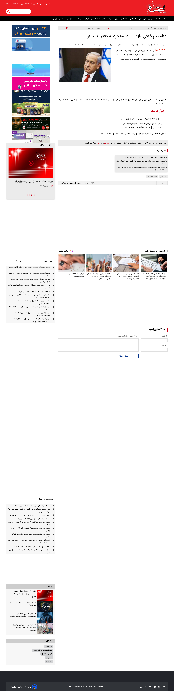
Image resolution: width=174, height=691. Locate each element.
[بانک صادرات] (30, 70)
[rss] (162, 687)
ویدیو (54, 18)
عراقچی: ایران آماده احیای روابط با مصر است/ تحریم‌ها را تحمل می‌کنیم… (29, 302)
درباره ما (39, 4)
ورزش (116, 18)
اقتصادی (133, 18)
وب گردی (49, 586)
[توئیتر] (144, 687)
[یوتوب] (148, 687)
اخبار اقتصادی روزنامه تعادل (42, 650)
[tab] (34, 195)
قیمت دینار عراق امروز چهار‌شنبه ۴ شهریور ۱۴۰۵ (32, 519)
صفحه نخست (161, 18)
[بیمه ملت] (30, 44)
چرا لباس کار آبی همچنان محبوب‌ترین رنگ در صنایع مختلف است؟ (23, 616)
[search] (8, 11)
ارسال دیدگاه (123, 356)
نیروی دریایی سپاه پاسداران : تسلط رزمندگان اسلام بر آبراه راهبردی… (29, 286)
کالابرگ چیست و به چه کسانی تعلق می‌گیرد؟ (22, 603)
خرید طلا (49, 661)
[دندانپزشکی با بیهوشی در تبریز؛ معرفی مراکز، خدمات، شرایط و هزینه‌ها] (45, 628)
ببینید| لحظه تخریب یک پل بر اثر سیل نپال (34, 181)
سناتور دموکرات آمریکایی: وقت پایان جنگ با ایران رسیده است (29, 268)
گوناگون (62, 18)
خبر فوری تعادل (47, 654)
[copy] (162, 183)
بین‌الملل (142, 18)
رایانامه (165, 345)
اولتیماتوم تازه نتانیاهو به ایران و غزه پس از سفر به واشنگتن (145, 157)
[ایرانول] (30, 109)
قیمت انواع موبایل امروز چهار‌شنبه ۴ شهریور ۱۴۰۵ (31, 546)
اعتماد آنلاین (77, 687)
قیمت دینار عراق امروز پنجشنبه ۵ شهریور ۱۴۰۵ (32, 505)
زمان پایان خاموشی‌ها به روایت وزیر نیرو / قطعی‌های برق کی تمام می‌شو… (29, 510)
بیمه (80, 18)
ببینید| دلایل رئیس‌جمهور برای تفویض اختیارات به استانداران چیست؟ (31, 314)
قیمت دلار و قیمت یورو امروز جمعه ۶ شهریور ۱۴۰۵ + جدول (30, 535)
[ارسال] (150, 28)
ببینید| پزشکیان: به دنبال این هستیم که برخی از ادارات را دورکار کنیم (29, 274)
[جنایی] (30, 123)
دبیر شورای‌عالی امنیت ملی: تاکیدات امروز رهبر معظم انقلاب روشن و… (30, 280)
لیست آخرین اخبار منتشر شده (16, 261)
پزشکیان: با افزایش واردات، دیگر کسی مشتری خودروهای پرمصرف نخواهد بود (29, 296)
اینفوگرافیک (88, 18)
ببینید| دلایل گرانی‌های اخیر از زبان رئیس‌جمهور (32, 291)
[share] (67, 28)
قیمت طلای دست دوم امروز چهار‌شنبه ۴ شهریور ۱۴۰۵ (30, 515)
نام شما (165, 336)
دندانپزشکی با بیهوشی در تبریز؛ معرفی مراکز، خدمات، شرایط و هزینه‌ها (24, 627)
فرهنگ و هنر (107, 18)
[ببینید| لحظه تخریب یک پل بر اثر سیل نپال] (31, 163)
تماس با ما (46, 4)
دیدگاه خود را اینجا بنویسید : (128, 336)
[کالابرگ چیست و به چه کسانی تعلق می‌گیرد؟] (45, 606)
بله (98, 143)
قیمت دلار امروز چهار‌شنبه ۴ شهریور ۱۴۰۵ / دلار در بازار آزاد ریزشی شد (29, 529)
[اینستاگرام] (158, 687)
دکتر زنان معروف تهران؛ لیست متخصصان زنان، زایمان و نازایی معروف (24, 594)
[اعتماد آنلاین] (157, 8)
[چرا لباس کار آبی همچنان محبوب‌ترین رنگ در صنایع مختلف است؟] (45, 617)
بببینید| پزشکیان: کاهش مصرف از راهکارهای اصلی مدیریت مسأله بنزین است (31, 320)
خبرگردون (49, 646)
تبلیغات (33, 4)
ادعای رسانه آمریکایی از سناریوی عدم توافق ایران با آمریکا (140, 118)
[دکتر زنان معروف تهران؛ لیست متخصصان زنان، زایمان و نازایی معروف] (45, 595)
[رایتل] (30, 83)
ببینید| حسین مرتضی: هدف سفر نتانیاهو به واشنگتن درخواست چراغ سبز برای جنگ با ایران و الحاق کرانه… (142, 125)
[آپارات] (140, 687)
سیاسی (151, 18)
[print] (148, 28)
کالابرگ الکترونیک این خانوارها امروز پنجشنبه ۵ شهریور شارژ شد (29, 551)
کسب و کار (71, 18)
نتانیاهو (163, 176)
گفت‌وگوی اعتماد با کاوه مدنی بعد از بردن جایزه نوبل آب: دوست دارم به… (29, 541)
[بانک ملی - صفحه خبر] (30, 31)
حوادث (98, 18)
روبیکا (106, 143)
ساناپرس (49, 657)
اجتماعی (124, 18)
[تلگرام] (153, 687)
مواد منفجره (152, 176)
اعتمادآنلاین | (160, 49)
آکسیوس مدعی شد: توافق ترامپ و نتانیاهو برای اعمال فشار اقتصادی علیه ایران (140, 162)
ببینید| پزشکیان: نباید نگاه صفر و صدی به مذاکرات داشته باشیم (29, 308)
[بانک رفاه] (30, 136)
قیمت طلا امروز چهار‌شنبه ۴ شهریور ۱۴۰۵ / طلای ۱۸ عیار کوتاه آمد (29, 523)
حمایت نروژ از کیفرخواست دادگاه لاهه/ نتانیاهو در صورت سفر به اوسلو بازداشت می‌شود (141, 168)
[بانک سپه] (30, 96)
